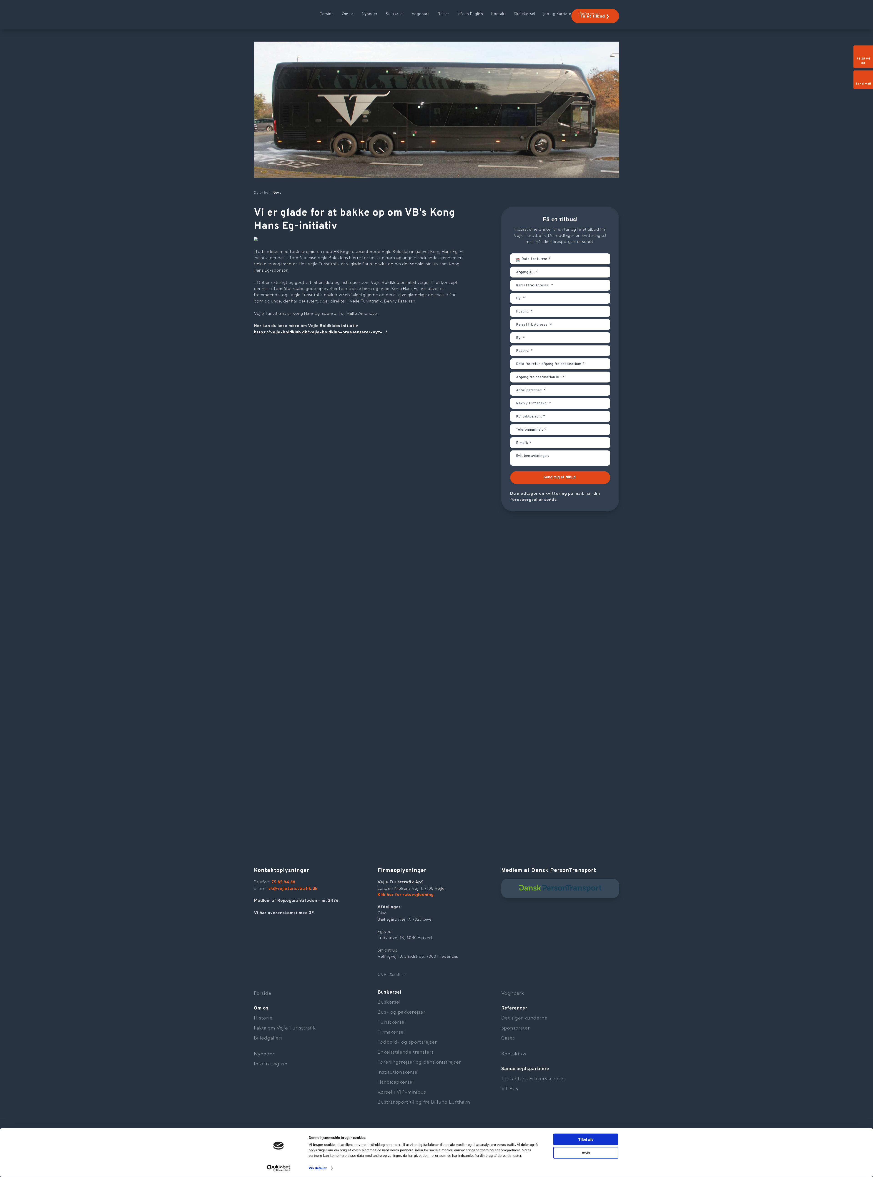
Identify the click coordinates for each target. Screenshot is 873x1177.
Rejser (443, 14)
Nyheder (370, 14)
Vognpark (421, 14)
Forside (327, 14)
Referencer (589, 14)
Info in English (470, 14)
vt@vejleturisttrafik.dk (293, 888)
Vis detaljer (318, 1168)
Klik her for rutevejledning (406, 894)
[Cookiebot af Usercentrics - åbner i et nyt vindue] (279, 1168)
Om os (348, 14)
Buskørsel (395, 14)
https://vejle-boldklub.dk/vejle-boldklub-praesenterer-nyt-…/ (320, 332)
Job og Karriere (557, 14)
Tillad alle (585, 1139)
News (277, 192)
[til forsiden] (283, 11)
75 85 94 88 (283, 882)
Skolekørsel (524, 14)
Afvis (586, 1153)
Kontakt (498, 14)
